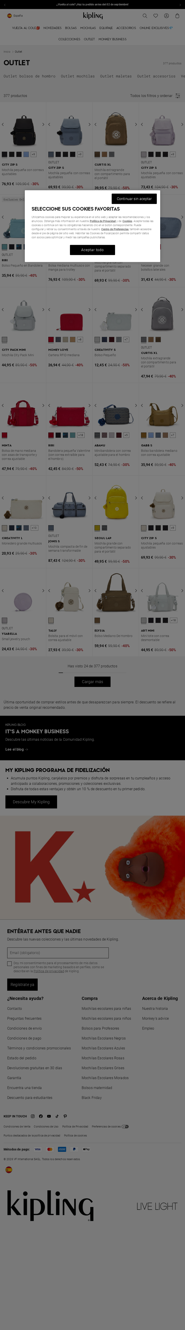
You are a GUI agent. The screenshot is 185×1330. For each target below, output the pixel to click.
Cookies (127, 221)
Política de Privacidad (103, 221)
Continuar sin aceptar (134, 198)
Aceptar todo (92, 250)
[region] (92, 226)
